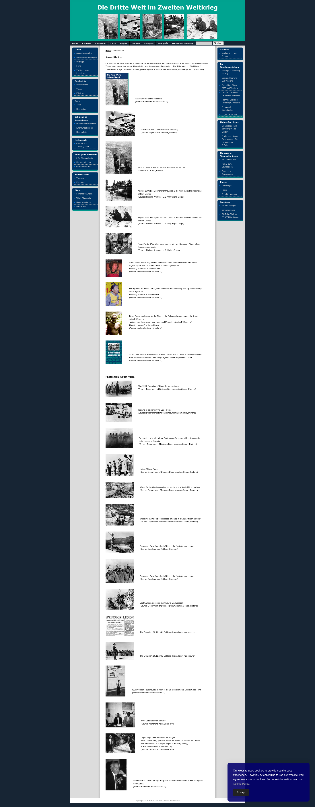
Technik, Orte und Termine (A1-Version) (231, 94)
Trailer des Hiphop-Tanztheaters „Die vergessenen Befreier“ (230, 140)
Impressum (100, 43)
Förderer (80, 93)
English (123, 43)
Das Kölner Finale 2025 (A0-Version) (230, 86)
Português (163, 43)
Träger (79, 89)
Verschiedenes (228, 210)
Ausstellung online (84, 53)
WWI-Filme (81, 207)
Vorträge (80, 62)
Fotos (224, 190)
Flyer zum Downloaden (227, 172)
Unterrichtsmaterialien (86, 123)
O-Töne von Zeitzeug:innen (82, 145)
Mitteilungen (227, 185)
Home (75, 43)
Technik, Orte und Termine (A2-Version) (231, 101)
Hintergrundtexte (83, 202)
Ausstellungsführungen (86, 57)
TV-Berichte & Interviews (82, 71)
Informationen (82, 85)
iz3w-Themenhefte (84, 158)
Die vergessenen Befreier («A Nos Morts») (229, 129)
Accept (241, 792)
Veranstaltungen (229, 205)
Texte (78, 105)
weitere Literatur (83, 167)
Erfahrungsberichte (84, 128)
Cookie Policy (241, 783)
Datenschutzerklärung (183, 43)
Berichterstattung (229, 194)
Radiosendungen (83, 162)
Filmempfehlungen (84, 194)
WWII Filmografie (83, 198)
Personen (80, 182)
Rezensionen (82, 109)
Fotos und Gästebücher (227, 108)
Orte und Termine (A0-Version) (229, 79)
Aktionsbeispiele (229, 159)
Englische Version (229, 114)
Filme (78, 66)
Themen (80, 178)
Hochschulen (82, 132)
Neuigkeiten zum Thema (229, 54)
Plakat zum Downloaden (227, 165)
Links (113, 43)
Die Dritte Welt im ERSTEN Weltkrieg (230, 215)
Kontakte (86, 43)
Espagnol (148, 43)
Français (136, 43)
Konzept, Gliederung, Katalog (231, 72)
